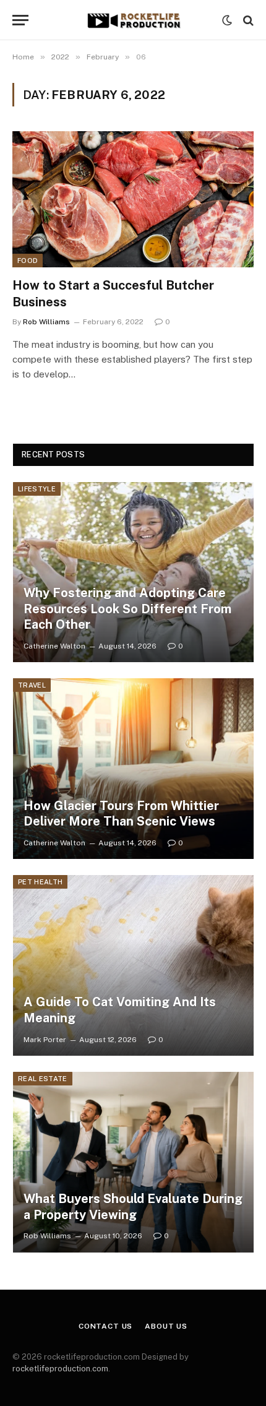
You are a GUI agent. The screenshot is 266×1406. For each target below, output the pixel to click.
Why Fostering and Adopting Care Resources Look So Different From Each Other (127, 608)
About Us (166, 1326)
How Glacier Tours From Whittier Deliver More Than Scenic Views (121, 813)
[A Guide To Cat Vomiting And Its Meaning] (133, 965)
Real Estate (42, 1078)
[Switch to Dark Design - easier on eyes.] (227, 20)
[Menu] (20, 20)
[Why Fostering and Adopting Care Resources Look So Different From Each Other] (133, 572)
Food (27, 260)
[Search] (247, 20)
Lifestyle (37, 489)
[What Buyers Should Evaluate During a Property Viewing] (133, 1162)
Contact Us (105, 1326)
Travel (32, 685)
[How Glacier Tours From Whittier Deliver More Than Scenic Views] (133, 768)
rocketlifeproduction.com (60, 1368)
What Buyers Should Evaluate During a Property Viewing (133, 1206)
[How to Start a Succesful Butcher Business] (133, 199)
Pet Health (40, 882)
